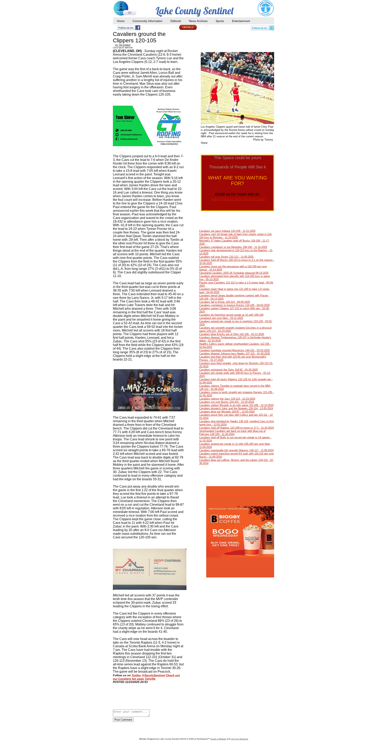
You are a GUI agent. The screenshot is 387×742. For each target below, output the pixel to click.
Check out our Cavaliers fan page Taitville (146, 677)
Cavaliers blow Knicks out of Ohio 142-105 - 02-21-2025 (231, 334)
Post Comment (123, 719)
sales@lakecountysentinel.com (238, 199)
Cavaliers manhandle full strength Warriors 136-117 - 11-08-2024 (236, 450)
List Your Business (239, 739)
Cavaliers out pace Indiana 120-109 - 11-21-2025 (227, 230)
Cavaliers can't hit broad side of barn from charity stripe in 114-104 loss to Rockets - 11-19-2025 (235, 236)
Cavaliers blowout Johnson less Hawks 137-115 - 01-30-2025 (234, 353)
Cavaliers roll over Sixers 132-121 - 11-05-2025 (226, 256)
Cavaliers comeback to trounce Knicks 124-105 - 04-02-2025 (234, 305)
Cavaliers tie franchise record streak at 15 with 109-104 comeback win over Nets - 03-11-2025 (231, 316)
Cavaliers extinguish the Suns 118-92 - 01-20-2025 (228, 369)
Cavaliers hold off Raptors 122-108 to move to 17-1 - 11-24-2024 (236, 427)
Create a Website (218, 739)
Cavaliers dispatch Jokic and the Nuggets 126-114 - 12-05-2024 (236, 408)
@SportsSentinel (153, 675)
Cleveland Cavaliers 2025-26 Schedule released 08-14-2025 (233, 272)
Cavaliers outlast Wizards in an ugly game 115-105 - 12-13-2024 (236, 405)
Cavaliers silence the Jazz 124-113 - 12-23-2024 (227, 398)
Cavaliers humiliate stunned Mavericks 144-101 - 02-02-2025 (234, 350)
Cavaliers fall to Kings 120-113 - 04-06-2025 (224, 301)
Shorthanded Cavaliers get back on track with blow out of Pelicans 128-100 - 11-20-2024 (232, 432)
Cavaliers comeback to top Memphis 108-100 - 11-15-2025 (233, 247)
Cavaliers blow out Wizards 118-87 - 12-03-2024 (227, 411)
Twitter (136, 675)
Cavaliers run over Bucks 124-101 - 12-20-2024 (226, 401)
